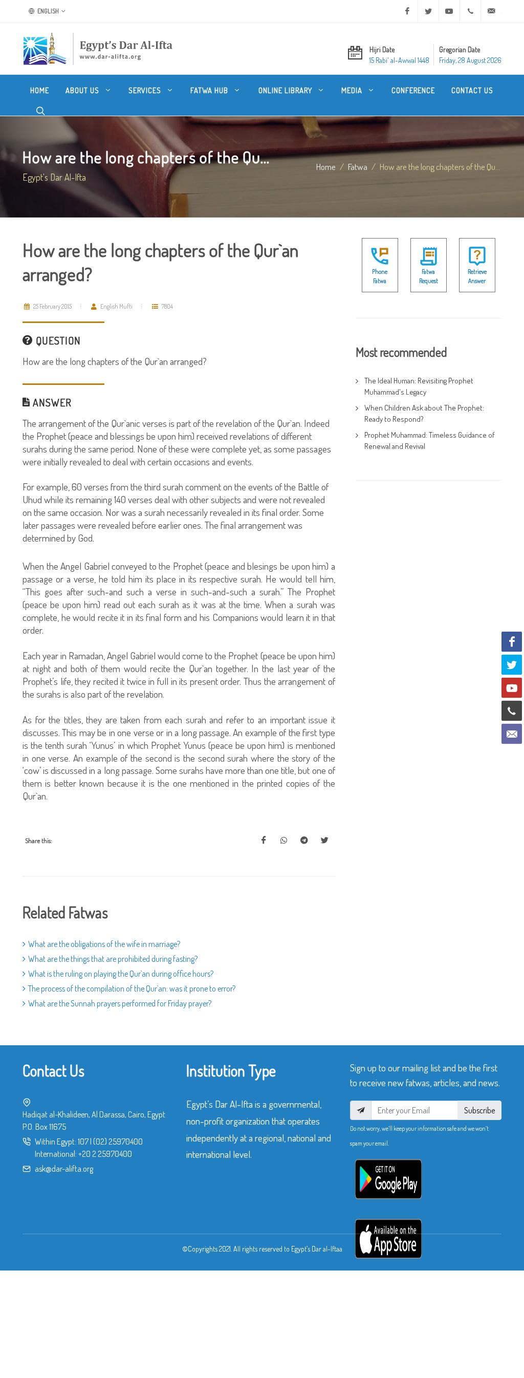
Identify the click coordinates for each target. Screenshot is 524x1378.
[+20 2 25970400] (470, 11)
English (47, 11)
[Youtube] (449, 11)
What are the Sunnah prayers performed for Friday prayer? (119, 1003)
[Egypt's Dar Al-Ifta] (98, 48)
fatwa (357, 166)
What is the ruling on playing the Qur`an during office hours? (120, 973)
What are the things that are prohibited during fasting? (113, 959)
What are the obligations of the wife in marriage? (104, 944)
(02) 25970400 (118, 1141)
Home (326, 166)
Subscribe (479, 1110)
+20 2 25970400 (105, 1154)
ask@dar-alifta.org (64, 1169)
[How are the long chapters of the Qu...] (263, 840)
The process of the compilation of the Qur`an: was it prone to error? (131, 988)
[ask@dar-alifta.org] (491, 11)
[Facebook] (407, 11)
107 (83, 1141)
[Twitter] (428, 11)
